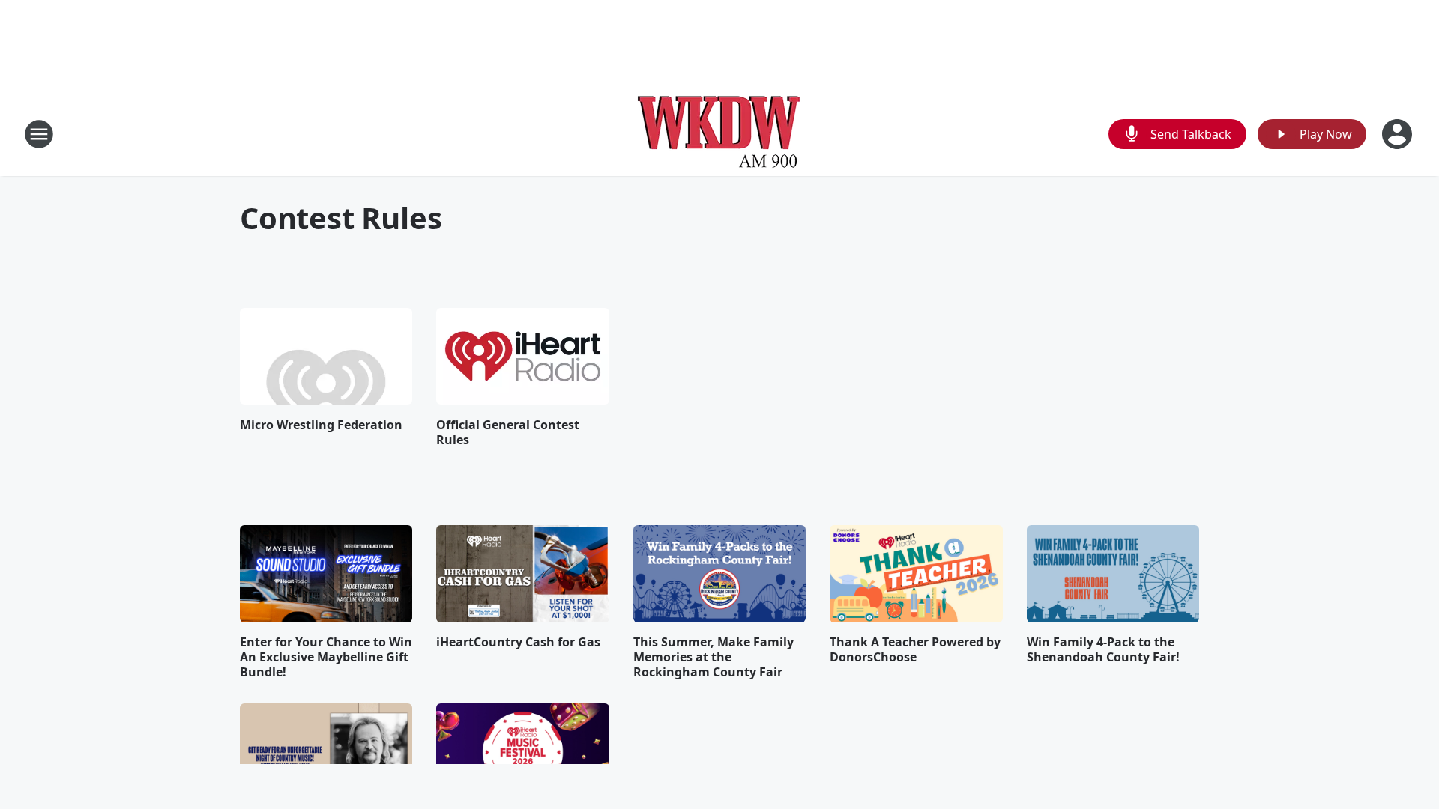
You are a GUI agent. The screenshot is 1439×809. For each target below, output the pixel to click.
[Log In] (1398, 134)
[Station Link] (719, 133)
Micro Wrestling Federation (321, 424)
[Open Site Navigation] (39, 134)
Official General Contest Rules (507, 432)
